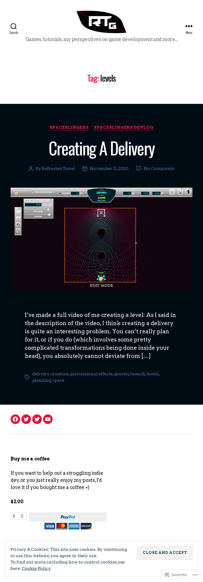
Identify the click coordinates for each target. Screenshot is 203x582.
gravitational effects (91, 373)
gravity (121, 373)
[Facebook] (15, 419)
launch (137, 373)
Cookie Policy (36, 568)
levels (152, 373)
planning (41, 380)
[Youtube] (48, 419)
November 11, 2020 (109, 168)
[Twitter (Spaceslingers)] (26, 419)
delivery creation (50, 373)
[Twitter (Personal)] (37, 419)
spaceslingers (69, 127)
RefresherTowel (58, 168)
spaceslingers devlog (123, 127)
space (58, 380)
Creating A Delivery (101, 147)
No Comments (159, 168)
